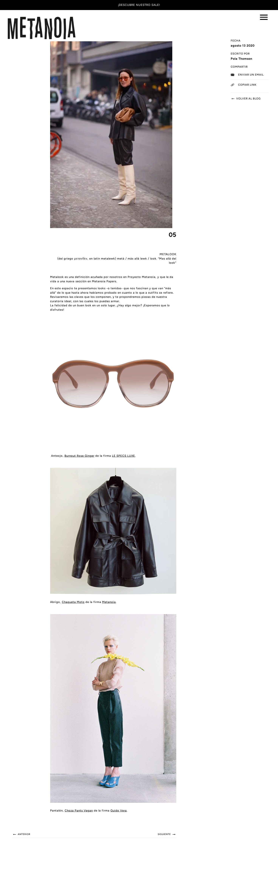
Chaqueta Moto (73, 602)
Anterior (23, 834)
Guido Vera (118, 810)
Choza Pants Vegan (79, 810)
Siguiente (165, 834)
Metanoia (109, 602)
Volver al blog (248, 98)
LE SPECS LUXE (123, 455)
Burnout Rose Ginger (79, 455)
